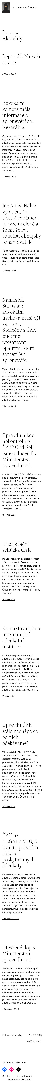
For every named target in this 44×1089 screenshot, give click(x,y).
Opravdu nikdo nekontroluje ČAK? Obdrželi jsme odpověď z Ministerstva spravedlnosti (19, 450)
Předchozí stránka (11, 1035)
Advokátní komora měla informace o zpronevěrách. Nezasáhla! (17, 115)
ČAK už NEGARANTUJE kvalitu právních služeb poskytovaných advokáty (20, 850)
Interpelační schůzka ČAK (16, 547)
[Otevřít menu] (3, 17)
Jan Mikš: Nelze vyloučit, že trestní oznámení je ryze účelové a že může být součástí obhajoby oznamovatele (21, 224)
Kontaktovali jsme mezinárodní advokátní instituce (21, 637)
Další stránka (34, 1041)
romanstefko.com (23, 1076)
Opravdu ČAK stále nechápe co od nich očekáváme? (20, 734)
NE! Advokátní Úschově (24, 7)
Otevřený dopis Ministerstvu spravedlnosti (18, 953)
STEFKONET (25, 1079)
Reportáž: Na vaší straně (21, 59)
